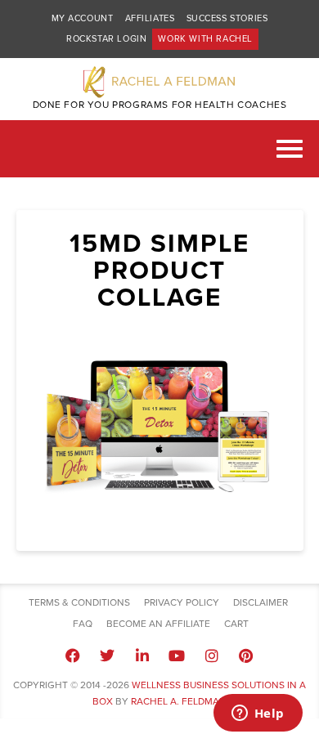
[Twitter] (107, 655)
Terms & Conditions (79, 602)
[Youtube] (177, 655)
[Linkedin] (142, 655)
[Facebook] (73, 655)
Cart (236, 623)
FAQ (82, 623)
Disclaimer (260, 602)
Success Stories (227, 18)
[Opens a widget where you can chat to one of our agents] (258, 714)
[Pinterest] (246, 655)
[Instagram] (211, 655)
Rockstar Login (106, 39)
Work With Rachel (205, 39)
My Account (83, 18)
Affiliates (150, 18)
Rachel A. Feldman (179, 701)
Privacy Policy (181, 602)
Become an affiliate (158, 623)
